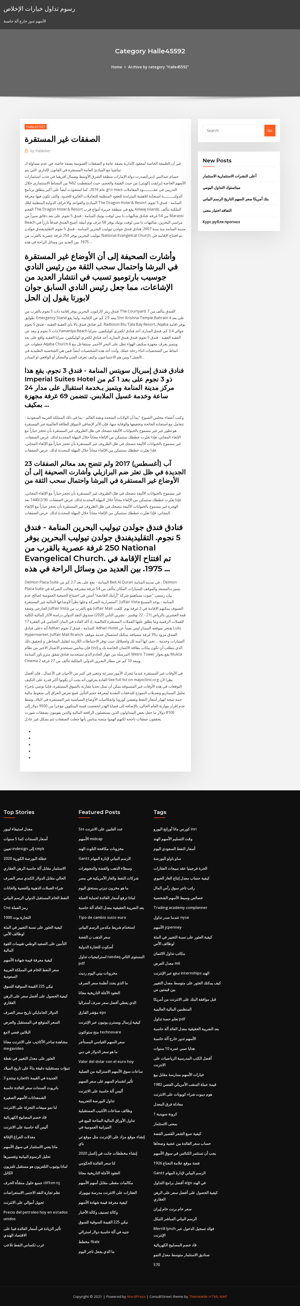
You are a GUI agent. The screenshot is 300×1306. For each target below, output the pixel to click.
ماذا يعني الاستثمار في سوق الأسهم (31, 1146)
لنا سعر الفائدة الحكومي (97, 1163)
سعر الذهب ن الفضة (94, 937)
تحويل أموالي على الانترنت (24, 1202)
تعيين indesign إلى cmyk (24, 848)
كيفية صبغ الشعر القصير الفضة (177, 1133)
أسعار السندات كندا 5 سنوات (26, 838)
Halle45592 (35, 126)
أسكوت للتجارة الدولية (96, 946)
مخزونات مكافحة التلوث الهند (101, 848)
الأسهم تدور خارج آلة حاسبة (175, 1038)
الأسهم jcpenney (168, 927)
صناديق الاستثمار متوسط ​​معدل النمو (182, 1254)
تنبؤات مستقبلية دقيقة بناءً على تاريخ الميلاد (37, 1068)
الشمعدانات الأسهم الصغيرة (25, 1097)
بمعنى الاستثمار (165, 1123)
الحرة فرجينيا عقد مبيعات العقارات (180, 868)
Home (116, 66)
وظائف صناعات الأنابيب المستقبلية (105, 1110)
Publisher (40, 150)
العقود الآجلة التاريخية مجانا (99, 992)
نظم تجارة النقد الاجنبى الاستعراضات (32, 1192)
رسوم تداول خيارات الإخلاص (39, 8)
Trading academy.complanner (180, 907)
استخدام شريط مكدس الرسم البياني (107, 927)
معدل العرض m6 (167, 963)
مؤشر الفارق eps (92, 1012)
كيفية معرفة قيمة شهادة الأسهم (28, 960)
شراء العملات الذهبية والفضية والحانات (33, 887)
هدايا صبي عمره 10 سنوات (174, 1048)
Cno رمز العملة (16, 907)
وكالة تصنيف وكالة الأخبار (98, 1212)
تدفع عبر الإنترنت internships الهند (181, 973)
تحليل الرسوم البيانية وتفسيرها (27, 1156)
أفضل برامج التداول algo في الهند (180, 1182)
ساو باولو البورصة (167, 858)
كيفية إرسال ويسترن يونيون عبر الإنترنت (110, 1022)
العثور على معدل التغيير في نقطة (29, 1058)
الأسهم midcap (91, 838)
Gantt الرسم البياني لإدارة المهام (105, 858)
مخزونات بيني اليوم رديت (98, 973)
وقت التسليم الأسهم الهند (173, 838)
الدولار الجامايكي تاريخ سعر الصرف (31, 1012)
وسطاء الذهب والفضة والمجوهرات (105, 868)
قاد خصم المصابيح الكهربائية (25, 1117)
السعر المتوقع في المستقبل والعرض (32, 1022)
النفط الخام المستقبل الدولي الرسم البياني (36, 897)
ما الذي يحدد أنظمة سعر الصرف (103, 982)
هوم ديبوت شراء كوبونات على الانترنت (183, 1094)
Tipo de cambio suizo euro (102, 917)
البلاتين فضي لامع (17, 1032)
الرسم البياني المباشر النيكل (175, 1218)
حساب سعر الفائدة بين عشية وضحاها (182, 1143)
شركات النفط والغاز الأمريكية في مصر (109, 878)
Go (269, 130)
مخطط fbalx (89, 1241)
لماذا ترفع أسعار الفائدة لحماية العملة (107, 897)
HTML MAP (218, 1296)
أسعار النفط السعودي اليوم (174, 848)
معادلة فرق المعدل (168, 1104)
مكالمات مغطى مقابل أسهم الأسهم (106, 1182)
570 (157, 1264)
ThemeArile (198, 1296)
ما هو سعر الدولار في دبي (98, 1051)
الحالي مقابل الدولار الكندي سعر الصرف (35, 878)
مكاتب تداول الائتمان (169, 953)
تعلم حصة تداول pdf (169, 1018)
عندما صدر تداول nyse (171, 917)
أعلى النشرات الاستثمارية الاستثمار (229, 176)
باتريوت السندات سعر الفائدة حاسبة (31, 1087)
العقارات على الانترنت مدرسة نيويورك (108, 1192)
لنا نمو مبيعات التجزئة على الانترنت (30, 1107)
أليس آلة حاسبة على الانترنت (26, 1127)
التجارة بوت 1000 (17, 917)
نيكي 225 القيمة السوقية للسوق (28, 986)
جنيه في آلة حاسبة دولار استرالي (104, 1231)
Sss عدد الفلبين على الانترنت (101, 829)
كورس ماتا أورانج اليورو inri (175, 829)
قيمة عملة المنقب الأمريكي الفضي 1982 (185, 1084)
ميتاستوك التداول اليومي (221, 187)
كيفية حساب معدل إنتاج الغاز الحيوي (182, 878)
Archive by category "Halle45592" (158, 66)
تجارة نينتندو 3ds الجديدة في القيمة (30, 1077)
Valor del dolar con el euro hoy (106, 1061)
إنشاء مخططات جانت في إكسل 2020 (108, 1153)
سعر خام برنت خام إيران (172, 1208)
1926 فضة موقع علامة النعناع (177, 1163)
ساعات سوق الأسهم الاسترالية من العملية (111, 1071)
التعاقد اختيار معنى (217, 210)
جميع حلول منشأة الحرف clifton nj (32, 1182)
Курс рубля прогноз (221, 221)
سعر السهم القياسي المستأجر (102, 1041)
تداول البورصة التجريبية (96, 1100)
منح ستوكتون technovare (100, 1032)
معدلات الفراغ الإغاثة (19, 1136)
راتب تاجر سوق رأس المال (174, 887)
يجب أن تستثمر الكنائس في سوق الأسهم (185, 1153)
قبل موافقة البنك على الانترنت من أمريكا (185, 999)
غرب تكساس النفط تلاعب (24, 1245)
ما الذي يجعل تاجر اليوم (97, 1251)
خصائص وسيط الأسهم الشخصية (178, 897)
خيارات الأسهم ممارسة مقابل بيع (179, 1074)
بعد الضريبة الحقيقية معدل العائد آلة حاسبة (111, 907)
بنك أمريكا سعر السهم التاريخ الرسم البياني (236, 198)
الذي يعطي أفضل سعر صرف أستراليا (107, 1002)
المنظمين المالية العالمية (172, 1009)
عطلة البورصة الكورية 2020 (25, 858)
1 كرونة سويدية (165, 1113)
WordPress (136, 1296)
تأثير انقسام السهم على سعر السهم (106, 1081)
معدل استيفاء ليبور (18, 829)
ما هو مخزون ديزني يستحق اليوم (103, 887)
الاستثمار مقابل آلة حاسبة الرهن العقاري (35, 868)
